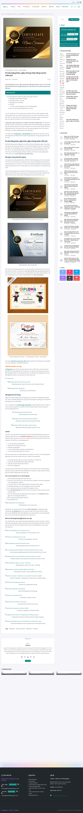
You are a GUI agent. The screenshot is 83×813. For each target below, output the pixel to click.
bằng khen (12, 628)
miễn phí (36, 628)
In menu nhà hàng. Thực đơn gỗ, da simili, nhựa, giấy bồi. (72, 55)
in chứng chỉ (15, 511)
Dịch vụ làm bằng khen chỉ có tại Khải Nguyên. (24, 106)
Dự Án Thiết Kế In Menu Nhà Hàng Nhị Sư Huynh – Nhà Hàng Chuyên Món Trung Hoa (72, 207)
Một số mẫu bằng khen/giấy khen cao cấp (21, 108)
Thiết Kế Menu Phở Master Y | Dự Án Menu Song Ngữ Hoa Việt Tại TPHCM (72, 179)
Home (2, 14)
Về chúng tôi (32, 781)
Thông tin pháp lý (33, 783)
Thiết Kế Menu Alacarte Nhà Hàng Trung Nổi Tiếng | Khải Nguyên (71, 186)
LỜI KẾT (12, 104)
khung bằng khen (15, 490)
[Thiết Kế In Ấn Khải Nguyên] (6, 6)
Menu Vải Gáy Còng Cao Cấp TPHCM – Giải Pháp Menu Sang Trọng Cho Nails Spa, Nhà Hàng (72, 260)
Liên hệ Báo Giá (33, 779)
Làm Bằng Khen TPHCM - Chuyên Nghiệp (15, 14)
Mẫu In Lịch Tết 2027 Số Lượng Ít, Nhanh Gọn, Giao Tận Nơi (71, 137)
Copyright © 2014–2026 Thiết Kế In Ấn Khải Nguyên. (69, 810)
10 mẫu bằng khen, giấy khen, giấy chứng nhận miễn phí (22, 96)
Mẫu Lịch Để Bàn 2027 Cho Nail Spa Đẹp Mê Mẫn (71, 148)
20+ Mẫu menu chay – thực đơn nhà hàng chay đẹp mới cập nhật (73, 92)
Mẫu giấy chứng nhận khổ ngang (18, 98)
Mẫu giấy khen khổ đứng (16, 102)
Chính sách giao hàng (34, 786)
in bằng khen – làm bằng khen (22, 134)
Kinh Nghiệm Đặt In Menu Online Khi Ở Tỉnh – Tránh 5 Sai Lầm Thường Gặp (72, 240)
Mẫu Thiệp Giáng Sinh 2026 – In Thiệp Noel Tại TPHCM (71, 153)
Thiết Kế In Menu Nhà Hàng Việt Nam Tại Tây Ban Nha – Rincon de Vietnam (71, 165)
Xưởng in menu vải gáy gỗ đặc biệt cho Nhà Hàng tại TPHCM (71, 246)
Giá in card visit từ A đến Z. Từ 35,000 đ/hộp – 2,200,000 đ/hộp (72, 72)
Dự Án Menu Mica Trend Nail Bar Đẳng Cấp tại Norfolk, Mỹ (71, 159)
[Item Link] (62, 55)
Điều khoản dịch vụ (33, 795)
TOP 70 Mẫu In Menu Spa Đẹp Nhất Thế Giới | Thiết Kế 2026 (72, 67)
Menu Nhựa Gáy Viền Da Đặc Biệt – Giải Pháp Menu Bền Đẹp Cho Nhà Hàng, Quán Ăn (71, 193)
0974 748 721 (71, 34)
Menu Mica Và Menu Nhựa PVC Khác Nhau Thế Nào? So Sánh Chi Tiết (71, 253)
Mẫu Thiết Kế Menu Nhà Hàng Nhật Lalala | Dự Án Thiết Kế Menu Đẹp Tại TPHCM (71, 221)
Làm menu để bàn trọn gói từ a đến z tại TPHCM (72, 120)
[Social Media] (77, 2)
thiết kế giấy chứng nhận (24, 405)
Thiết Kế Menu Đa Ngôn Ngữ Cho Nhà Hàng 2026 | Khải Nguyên (71, 214)
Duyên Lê (27, 645)
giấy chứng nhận (21, 628)
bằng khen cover (44, 494)
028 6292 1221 (71, 30)
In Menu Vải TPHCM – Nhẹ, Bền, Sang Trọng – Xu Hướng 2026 (71, 227)
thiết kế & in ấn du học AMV (18, 361)
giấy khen (29, 628)
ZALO (76, 34)
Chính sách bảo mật (34, 791)
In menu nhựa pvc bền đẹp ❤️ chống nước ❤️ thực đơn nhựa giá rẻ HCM (72, 79)
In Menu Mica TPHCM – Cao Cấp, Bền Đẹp (72, 97)
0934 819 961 (70, 39)
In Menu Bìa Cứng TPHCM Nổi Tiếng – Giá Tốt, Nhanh (72, 61)
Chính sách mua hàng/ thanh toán (38, 784)
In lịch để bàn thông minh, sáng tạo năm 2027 (72, 142)
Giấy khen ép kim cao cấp (17, 100)
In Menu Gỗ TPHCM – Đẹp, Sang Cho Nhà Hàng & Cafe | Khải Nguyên (71, 108)
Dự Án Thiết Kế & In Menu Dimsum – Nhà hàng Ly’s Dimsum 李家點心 (70, 200)
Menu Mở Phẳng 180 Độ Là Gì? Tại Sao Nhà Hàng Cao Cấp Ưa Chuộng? (71, 233)
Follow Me (28, 660)
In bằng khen (8, 369)
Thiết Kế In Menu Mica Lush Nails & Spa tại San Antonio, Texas (71, 172)
